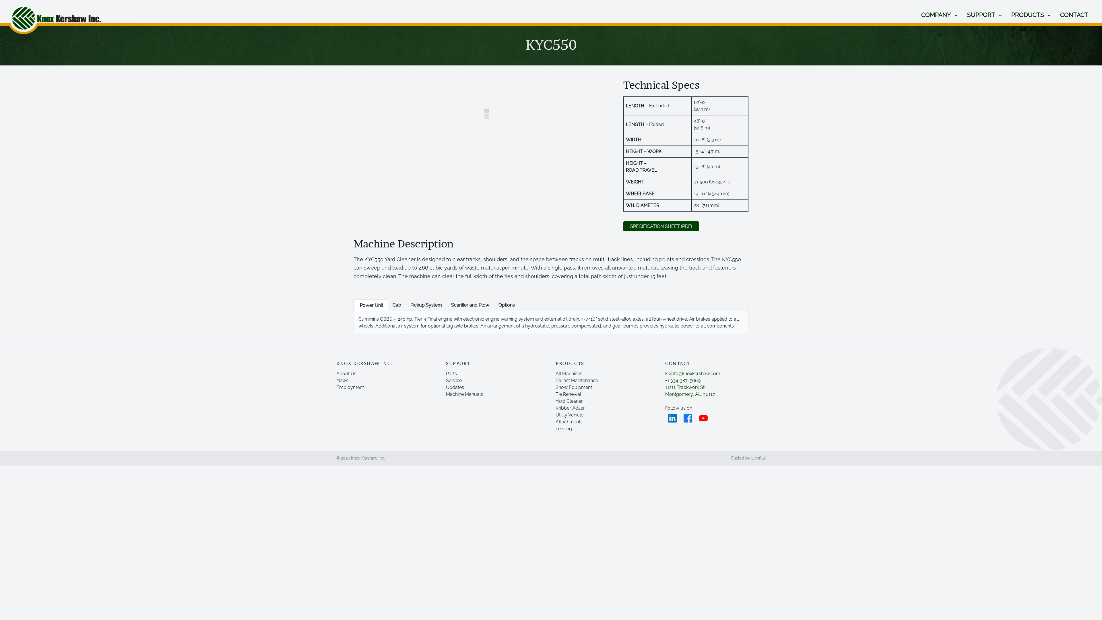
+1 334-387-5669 (683, 380)
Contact (1074, 14)
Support (981, 14)
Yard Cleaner (569, 401)
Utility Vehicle (569, 415)
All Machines (569, 373)
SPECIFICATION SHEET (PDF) (661, 226)
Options (506, 305)
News (342, 380)
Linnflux (758, 458)
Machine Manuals (464, 394)
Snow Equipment (574, 387)
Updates (455, 387)
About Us (346, 373)
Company (936, 14)
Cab (397, 305)
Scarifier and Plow (470, 305)
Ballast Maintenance (577, 380)
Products (1027, 14)
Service (454, 380)
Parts (451, 373)
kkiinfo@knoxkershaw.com (692, 373)
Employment (350, 387)
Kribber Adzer (570, 408)
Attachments (569, 422)
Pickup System (426, 305)
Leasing (564, 428)
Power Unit (371, 305)
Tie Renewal (568, 394)
